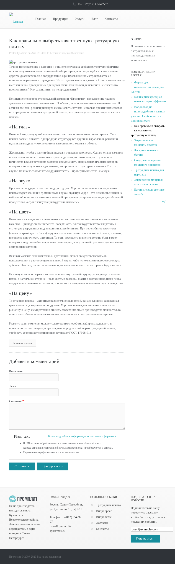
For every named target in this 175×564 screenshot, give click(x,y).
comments (78, 53)
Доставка (102, 522)
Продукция (60, 19)
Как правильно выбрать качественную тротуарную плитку (148, 130)
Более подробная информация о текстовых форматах (82, 436)
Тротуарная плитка (108, 505)
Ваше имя (16, 371)
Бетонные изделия (60, 53)
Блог (94, 19)
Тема (12, 386)
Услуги (80, 19)
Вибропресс (104, 511)
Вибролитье (104, 517)
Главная (40, 19)
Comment (16, 401)
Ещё (163, 201)
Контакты (111, 19)
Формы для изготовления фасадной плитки (147, 87)
